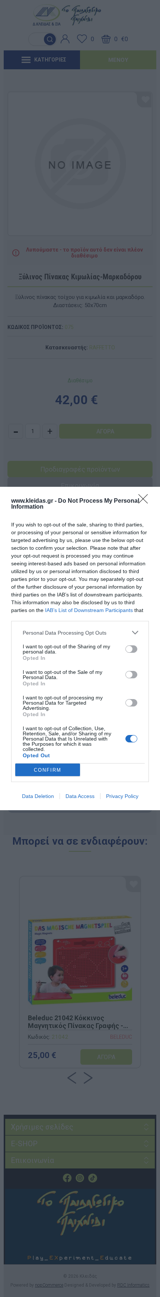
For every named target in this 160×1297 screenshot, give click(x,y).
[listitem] (80, 632)
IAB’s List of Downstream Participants (89, 610)
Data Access (80, 796)
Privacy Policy (122, 796)
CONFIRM (47, 770)
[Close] (145, 501)
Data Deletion (38, 796)
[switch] (131, 649)
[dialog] (80, 648)
